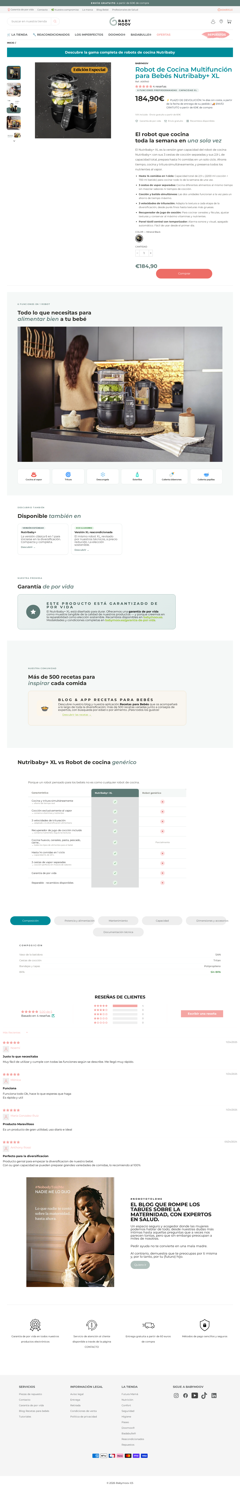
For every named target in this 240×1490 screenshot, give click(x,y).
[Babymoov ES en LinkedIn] (213, 1395)
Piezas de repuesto (30, 1394)
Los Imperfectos (89, 34)
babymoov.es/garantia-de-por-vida (130, 620)
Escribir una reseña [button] (202, 1013)
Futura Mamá (130, 1394)
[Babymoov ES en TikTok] (204, 1395)
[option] (120, 3)
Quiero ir (140, 1264)
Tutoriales (25, 1416)
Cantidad (141, 247)
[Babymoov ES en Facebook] (185, 1395)
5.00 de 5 (46, 1011)
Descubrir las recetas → (77, 714)
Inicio (10, 42)
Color (147, 232)
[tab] (30, 920)
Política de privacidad (83, 1416)
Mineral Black (139, 238)
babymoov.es (152, 617)
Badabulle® (141, 34)
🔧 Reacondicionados (51, 34)
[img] (11, 1042)
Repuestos (217, 34)
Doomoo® (116, 34)
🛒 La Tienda (17, 34)
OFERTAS (163, 34)
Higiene (126, 1416)
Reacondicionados (133, 1439)
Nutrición (127, 1399)
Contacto (24, 1399)
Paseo (125, 1422)
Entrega (75, 1399)
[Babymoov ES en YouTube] (195, 1395)
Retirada (75, 1405)
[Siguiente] (14, 139)
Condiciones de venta (83, 1411)
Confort (126, 1405)
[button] (144, 86)
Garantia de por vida (31, 1405)
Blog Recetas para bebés (34, 1411)
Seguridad (128, 1411)
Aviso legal (77, 1394)
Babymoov (141, 63)
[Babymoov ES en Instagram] (176, 1395)
